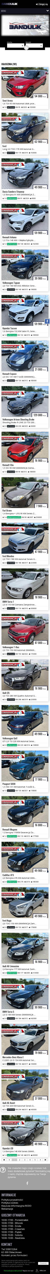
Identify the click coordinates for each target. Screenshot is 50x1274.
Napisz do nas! (18, 1271)
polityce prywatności (16, 1266)
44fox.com (43, 1271)
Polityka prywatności (12, 1199)
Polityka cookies (9, 1202)
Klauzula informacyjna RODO (16, 1205)
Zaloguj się (43, 4)
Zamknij (43, 1263)
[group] (25, 27)
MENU (3, 11)
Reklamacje (7, 1208)
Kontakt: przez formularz (14, 1255)
